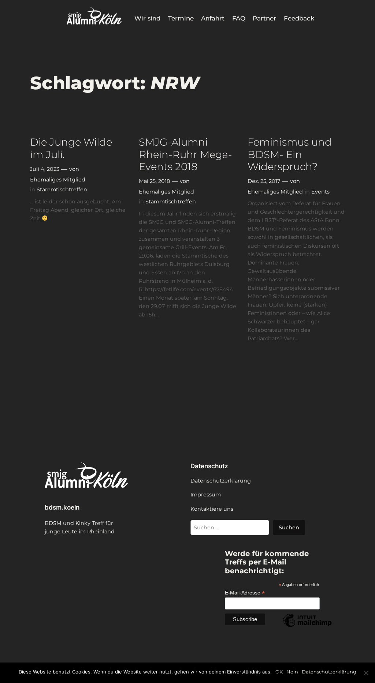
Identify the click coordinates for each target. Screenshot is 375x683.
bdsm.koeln (62, 507)
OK (279, 672)
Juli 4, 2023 (44, 169)
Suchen (289, 527)
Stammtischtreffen (62, 189)
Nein (292, 672)
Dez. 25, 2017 (264, 181)
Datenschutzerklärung (329, 672)
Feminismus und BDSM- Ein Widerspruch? (290, 154)
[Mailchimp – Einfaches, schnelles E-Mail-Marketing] (307, 626)
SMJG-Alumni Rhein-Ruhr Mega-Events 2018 (185, 154)
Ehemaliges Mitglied (57, 179)
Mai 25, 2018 (154, 181)
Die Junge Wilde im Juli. (71, 148)
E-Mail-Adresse (245, 592)
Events (320, 191)
